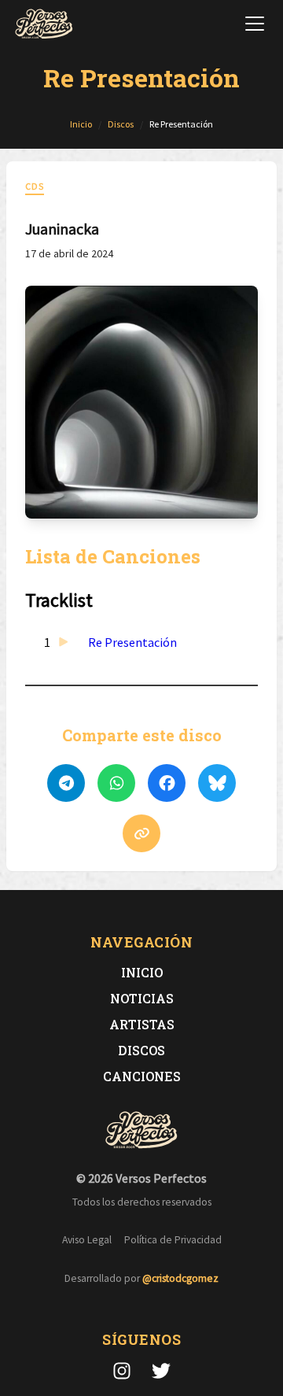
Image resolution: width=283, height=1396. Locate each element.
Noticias (142, 998)
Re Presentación (132, 642)
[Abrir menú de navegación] (254, 23)
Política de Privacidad (173, 1239)
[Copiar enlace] (141, 833)
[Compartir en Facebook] (167, 783)
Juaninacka (62, 228)
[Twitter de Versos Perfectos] (161, 1370)
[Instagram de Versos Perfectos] (122, 1370)
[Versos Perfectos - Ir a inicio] (44, 23)
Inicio (142, 972)
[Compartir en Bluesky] (217, 783)
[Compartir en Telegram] (66, 783)
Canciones (142, 1076)
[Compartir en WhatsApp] (116, 783)
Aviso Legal (87, 1239)
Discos (141, 1050)
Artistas (142, 1024)
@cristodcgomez (180, 1278)
